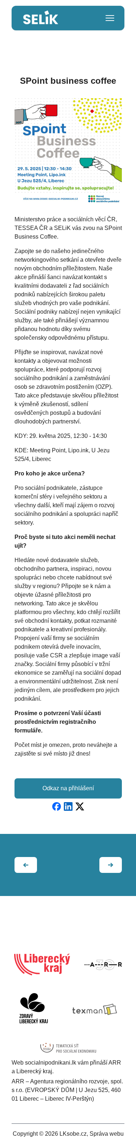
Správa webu (107, 1134)
